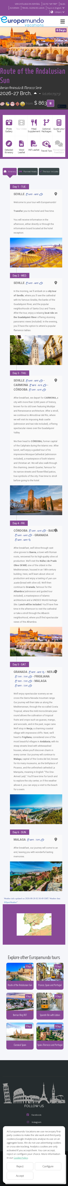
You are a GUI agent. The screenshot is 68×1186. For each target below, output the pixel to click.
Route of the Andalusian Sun (32, 75)
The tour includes (50, 171)
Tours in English (54, 8)
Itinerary (11, 171)
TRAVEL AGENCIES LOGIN (33, 8)
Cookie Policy (21, 1157)
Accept (20, 1175)
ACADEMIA (14, 8)
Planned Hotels (30, 171)
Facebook (36, 1114)
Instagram (36, 1122)
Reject (20, 1166)
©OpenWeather (10, 902)
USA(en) (58, 12)
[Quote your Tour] (50, 103)
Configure (47, 1166)
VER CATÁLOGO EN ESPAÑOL (27, 4)
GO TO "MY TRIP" (50, 4)
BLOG (62, 4)
